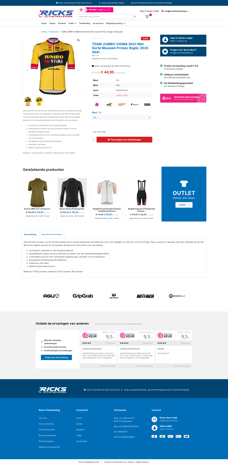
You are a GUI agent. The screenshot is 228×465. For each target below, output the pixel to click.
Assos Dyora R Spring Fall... (72, 209)
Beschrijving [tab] (30, 234)
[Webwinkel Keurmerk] (183, 98)
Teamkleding (112, 59)
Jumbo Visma (122, 95)
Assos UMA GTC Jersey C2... (37, 209)
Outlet (41, 216)
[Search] (135, 16)
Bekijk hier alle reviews (134, 324)
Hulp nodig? (166, 426)
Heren (104, 59)
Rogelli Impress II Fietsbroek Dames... (141, 210)
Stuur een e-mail (168, 417)
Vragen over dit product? (183, 50)
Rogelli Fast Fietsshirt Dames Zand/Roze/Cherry (107, 210)
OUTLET (184, 193)
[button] (78, 40)
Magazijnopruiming (32, 216)
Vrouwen (46, 216)
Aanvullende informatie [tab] (52, 234)
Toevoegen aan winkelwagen (125, 139)
